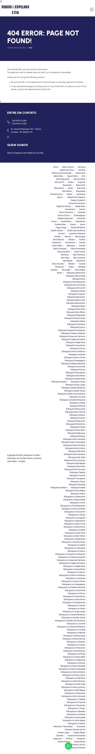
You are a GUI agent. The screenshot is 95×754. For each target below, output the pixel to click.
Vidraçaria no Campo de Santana (71, 560)
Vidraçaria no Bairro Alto (74, 524)
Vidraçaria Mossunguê (75, 409)
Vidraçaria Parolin (77, 418)
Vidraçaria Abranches (75, 273)
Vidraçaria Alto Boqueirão (74, 282)
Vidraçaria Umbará (58, 488)
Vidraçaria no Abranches (74, 497)
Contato (81, 170)
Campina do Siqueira (76, 197)
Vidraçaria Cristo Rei (76, 367)
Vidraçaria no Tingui (76, 708)
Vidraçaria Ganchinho (75, 376)
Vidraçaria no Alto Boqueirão (72, 506)
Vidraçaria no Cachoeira (74, 548)
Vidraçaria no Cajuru (76, 551)
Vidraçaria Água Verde (75, 276)
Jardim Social (57, 230)
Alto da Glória (79, 179)
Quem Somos (67, 167)
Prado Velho (57, 246)
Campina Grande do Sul (75, 730)
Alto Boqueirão (62, 179)
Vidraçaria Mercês (77, 406)
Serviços (81, 167)
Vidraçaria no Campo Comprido (71, 557)
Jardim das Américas (76, 230)
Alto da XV (59, 182)
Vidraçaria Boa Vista (76, 309)
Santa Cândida (59, 249)
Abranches (80, 173)
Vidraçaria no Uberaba (75, 711)
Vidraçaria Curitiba (16, 48)
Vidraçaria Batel (78, 306)
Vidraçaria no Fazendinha (74, 596)
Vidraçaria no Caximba (75, 578)
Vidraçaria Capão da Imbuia (73, 339)
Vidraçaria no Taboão (76, 699)
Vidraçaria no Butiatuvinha (73, 542)
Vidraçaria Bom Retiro (75, 312)
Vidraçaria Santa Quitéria (74, 445)
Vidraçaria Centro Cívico (74, 358)
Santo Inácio (79, 252)
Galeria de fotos (67, 170)
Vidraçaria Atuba (78, 291)
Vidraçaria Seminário (76, 466)
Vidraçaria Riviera (77, 436)
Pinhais (69, 739)
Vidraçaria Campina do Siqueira (71, 330)
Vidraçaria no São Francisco (73, 681)
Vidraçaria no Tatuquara (74, 705)
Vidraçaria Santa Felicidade (73, 442)
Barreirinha (59, 188)
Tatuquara (59, 267)
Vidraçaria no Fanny (76, 593)
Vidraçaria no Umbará (75, 714)
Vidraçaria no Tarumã (76, 702)
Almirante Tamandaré (63, 726)
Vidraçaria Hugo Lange (75, 385)
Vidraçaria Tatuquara (76, 478)
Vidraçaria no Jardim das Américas (70, 621)
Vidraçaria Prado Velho (75, 430)
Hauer (82, 224)
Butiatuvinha (56, 194)
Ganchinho (80, 221)
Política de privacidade (61, 173)
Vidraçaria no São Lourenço (73, 687)
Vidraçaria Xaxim (78, 494)
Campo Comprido (77, 200)
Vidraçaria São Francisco (74, 454)
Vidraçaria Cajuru (77, 327)
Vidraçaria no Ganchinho (74, 599)
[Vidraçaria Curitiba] (15, 9)
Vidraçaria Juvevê (77, 397)
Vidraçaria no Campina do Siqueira (70, 554)
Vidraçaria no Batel (77, 530)
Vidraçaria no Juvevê (76, 624)
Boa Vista (81, 188)
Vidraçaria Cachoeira (76, 324)
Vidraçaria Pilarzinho (76, 421)
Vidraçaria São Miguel (75, 463)
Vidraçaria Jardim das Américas (71, 394)
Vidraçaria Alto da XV (76, 288)
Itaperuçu (57, 739)
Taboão (71, 264)
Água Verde (72, 176)
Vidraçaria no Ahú (77, 503)
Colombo (59, 736)
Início (55, 167)
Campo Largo (63, 733)
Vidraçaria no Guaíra (76, 606)
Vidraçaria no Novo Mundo (73, 639)
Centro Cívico (64, 215)
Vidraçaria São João (76, 457)
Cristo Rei (81, 218)
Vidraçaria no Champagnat (73, 584)
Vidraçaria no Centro (76, 572)
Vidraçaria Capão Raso (75, 342)
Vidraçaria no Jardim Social (73, 618)
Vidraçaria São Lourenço (74, 460)
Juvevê (61, 234)
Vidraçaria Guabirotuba (75, 379)
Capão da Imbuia (63, 206)
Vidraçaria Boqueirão (76, 315)
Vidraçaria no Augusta (75, 518)
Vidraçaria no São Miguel (74, 690)
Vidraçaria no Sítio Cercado (73, 696)
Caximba (81, 212)
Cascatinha (70, 209)
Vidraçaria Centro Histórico (73, 351)
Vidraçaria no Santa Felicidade (72, 669)
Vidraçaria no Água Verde (74, 500)
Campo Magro (79, 733)
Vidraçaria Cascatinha (75, 345)
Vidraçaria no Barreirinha (74, 527)
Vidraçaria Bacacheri (76, 297)
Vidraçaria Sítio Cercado (74, 469)
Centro (82, 209)
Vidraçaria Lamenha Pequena (72, 400)
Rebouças (70, 246)
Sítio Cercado (58, 264)
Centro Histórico (66, 212)
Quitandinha (79, 742)
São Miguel (67, 261)
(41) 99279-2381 (19, 121)
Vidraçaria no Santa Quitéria (73, 672)
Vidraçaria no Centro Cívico (73, 581)
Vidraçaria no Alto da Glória (73, 509)
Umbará (54, 270)
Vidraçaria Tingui (77, 482)
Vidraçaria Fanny (77, 370)
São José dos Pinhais (76, 748)
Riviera (82, 246)
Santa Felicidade (78, 249)
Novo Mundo (58, 240)
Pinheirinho (70, 243)
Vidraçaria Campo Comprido (73, 333)
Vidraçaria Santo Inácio (75, 448)
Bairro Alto (80, 185)
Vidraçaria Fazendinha (75, 373)
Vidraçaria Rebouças (76, 433)
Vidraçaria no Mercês (76, 633)
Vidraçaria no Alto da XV (74, 512)
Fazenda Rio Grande (76, 736)
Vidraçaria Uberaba (77, 485)
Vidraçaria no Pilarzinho (75, 648)
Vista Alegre (80, 270)
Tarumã (82, 264)
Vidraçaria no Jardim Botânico (72, 615)
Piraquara (81, 739)
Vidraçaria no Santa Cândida (72, 666)
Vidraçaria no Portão (76, 654)
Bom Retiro (67, 191)
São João (65, 258)
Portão (82, 243)
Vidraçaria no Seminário (75, 693)
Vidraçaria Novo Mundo (75, 412)
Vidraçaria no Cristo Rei (75, 590)
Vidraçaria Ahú (78, 279)
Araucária (81, 726)
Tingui (71, 267)
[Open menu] (92, 10)
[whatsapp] (9, 137)
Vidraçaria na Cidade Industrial (71, 587)
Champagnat (79, 215)
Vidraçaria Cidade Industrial (73, 364)
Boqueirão (80, 191)
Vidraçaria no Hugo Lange (74, 612)
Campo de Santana (77, 203)
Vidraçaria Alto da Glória (74, 285)
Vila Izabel (66, 270)
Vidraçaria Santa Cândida (74, 439)
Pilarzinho (56, 243)
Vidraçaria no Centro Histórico (72, 575)
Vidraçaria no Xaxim (76, 723)
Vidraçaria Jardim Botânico (73, 388)
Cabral (69, 194)
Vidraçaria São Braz (76, 451)
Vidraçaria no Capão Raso (74, 566)
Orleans (71, 240)
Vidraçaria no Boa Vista (75, 533)
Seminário (80, 261)
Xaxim (59, 273)
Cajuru (60, 197)
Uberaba (81, 267)
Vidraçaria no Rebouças (75, 660)
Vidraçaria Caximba (76, 354)
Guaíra (73, 224)
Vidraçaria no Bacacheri (74, 521)
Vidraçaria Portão (77, 427)
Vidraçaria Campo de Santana (72, 336)
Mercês (68, 237)
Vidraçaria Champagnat (75, 361)
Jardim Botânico (78, 227)
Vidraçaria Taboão (77, 472)
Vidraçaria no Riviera (76, 663)
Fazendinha (66, 221)
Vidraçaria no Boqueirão (74, 539)
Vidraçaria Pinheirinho (75, 424)
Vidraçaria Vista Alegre (75, 491)
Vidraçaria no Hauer (76, 609)
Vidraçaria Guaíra (58, 382)
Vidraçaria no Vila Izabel (75, 717)
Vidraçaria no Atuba (76, 515)
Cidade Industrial (65, 218)
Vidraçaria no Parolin (76, 645)
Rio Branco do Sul (77, 745)
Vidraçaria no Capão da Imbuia (72, 563)
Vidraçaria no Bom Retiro (74, 536)
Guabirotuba (60, 224)
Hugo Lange (61, 227)
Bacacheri (67, 185)
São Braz (65, 255)
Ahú (83, 176)
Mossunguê (80, 237)
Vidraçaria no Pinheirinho (74, 651)
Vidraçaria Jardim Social (74, 391)
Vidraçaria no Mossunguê (74, 636)
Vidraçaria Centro (77, 348)
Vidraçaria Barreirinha (75, 303)
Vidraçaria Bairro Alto (76, 300)
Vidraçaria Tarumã (77, 475)
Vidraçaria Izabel (78, 488)
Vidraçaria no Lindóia (76, 630)
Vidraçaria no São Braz (75, 678)
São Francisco (79, 255)
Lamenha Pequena (77, 234)
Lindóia (57, 237)
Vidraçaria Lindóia (77, 403)
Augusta (81, 182)
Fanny (54, 221)
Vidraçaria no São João (75, 684)
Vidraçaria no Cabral (76, 545)
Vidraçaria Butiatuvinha (74, 318)
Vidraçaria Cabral (77, 321)
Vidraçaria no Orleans (76, 642)
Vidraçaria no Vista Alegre (74, 720)
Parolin (82, 240)
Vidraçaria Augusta (76, 294)
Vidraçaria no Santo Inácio (73, 675)
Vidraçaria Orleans (77, 415)
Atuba (70, 182)
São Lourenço (79, 258)
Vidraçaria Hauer (78, 382)
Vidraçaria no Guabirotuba (73, 602)
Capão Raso (80, 206)
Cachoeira (80, 194)
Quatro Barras (64, 742)
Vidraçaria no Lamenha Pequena (71, 627)
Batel (70, 188)
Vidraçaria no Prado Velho (74, 657)
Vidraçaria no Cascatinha (74, 569)
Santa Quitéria (63, 252)
